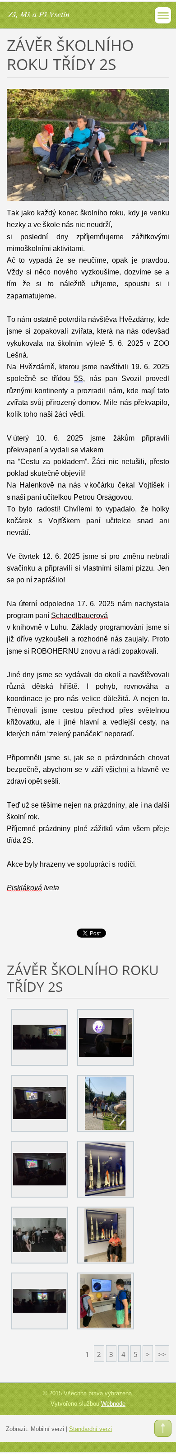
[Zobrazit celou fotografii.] (39, 1037)
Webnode (113, 1403)
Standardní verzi (90, 1429)
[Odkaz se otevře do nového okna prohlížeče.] (88, 144)
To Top (162, 1428)
